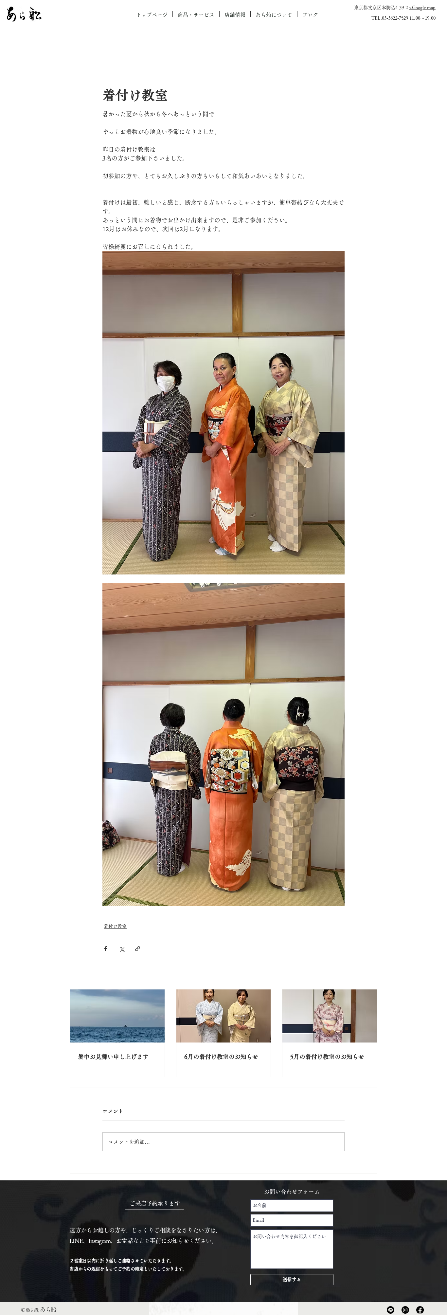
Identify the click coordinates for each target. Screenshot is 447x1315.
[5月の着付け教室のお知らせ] (329, 1016)
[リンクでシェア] (137, 949)
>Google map (422, 7)
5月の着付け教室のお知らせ (327, 1057)
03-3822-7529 (395, 18)
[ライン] (390, 1310)
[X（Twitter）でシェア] (121, 949)
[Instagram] (405, 1310)
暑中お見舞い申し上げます (113, 1057)
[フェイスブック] (420, 1310)
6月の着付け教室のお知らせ (221, 1057)
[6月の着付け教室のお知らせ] (223, 1016)
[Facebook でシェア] (105, 949)
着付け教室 (115, 926)
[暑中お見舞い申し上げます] (117, 1016)
